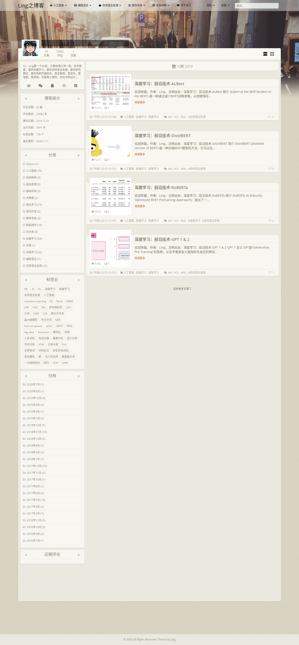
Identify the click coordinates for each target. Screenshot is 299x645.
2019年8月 (33, 405)
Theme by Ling (167, 639)
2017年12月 (34, 466)
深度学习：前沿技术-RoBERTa (161, 187)
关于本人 (186, 5)
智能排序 (31, 225)
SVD (35, 307)
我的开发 (31, 211)
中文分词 (46, 320)
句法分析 (29, 344)
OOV (55, 363)
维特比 (57, 332)
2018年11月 (34, 432)
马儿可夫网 (51, 357)
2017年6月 (33, 493)
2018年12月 (34, 425)
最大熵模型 (30, 320)
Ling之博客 (31, 5)
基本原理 (31, 184)
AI (33, 289)
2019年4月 (33, 412)
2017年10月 (34, 479)
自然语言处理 (110, 5)
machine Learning (35, 301)
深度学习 (31, 252)
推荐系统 (31, 218)
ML (26, 289)
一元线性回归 (32, 363)
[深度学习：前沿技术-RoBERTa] (110, 193)
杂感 (28, 245)
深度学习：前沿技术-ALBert (159, 83)
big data (29, 332)
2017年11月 (34, 473)
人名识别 (29, 338)
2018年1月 (33, 459)
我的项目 (137, 5)
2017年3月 (33, 507)
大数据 (30, 198)
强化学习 (31, 205)
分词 (27, 313)
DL (39, 289)
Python (30, 164)
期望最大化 (68, 357)
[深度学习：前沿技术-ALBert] (110, 90)
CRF (26, 307)
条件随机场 (55, 307)
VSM (41, 344)
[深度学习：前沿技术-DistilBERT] (110, 141)
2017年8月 (33, 486)
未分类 (30, 232)
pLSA (49, 326)
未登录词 (29, 350)
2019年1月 (33, 418)
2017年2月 (33, 513)
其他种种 (161, 5)
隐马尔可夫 (57, 313)
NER (57, 320)
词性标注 (44, 350)
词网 (67, 332)
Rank (59, 301)
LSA (45, 313)
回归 (46, 363)
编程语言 (83, 5)
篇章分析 (58, 338)
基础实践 (31, 191)
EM (43, 307)
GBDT (59, 326)
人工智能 (58, 5)
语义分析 (72, 338)
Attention (43, 332)
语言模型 (29, 357)
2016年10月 (34, 527)
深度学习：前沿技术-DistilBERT (163, 135)
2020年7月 (33, 384)
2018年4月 (33, 452)
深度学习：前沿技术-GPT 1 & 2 (162, 239)
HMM (69, 301)
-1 (272, 117)
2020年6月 (33, 391)
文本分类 (53, 344)
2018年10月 (34, 439)
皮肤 (224, 5)
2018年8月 (33, 445)
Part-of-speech (33, 326)
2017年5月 (33, 500)
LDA (68, 307)
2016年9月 (33, 534)
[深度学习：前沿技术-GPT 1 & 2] (110, 245)
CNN (36, 313)
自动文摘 (44, 338)
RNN (69, 326)
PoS (64, 344)
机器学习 (31, 238)
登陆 (209, 5)
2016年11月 (34, 520)
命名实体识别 (61, 350)
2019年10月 (34, 398)
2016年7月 (33, 541)
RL (51, 301)
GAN (65, 363)
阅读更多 (140, 102)
